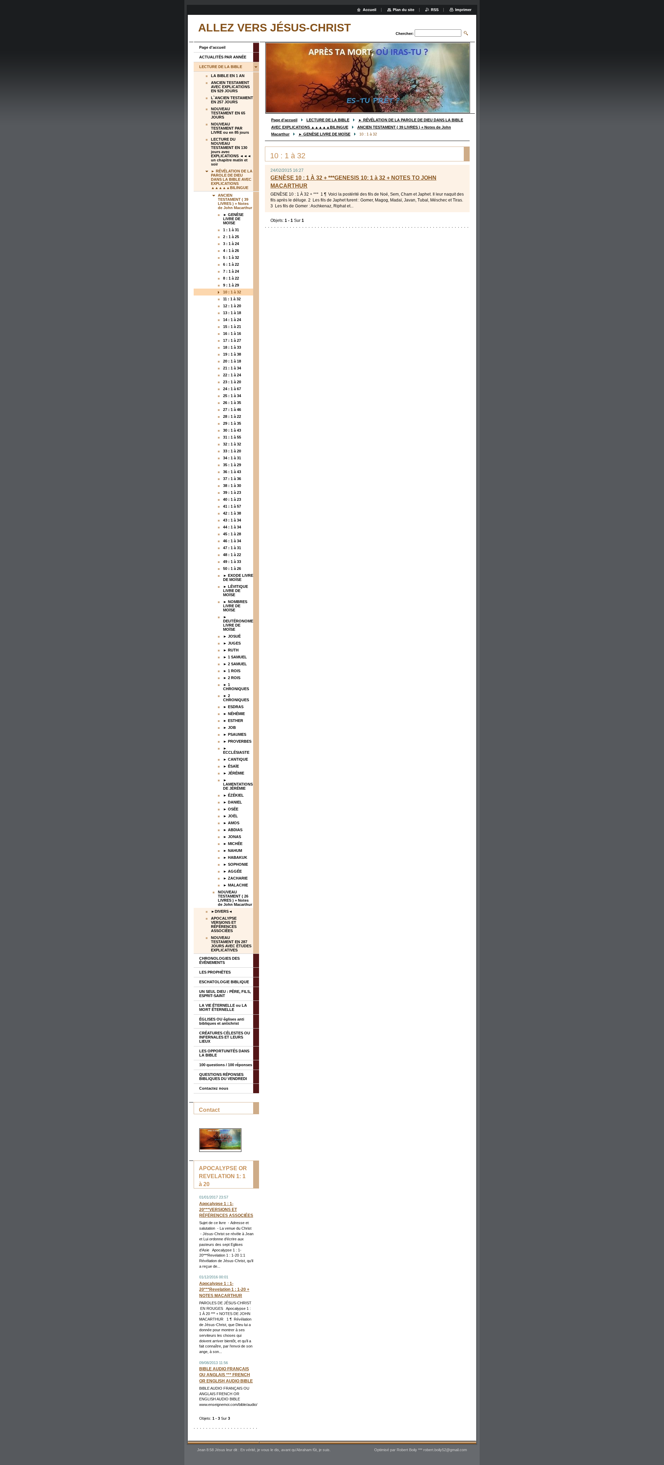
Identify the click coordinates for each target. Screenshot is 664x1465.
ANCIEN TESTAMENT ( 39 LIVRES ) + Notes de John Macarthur (235, 201)
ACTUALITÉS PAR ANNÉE (222, 57)
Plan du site (403, 10)
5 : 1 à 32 (231, 257)
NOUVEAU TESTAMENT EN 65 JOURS (228, 113)
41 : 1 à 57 (232, 506)
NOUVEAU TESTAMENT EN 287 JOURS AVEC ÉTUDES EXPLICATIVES (231, 944)
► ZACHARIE (235, 878)
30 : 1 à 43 (232, 430)
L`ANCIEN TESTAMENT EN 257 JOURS (232, 100)
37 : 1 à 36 (232, 479)
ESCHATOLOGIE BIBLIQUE (224, 982)
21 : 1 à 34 (232, 368)
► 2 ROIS (231, 678)
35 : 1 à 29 (232, 465)
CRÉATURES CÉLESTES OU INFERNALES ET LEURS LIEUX (224, 1037)
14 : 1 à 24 (232, 320)
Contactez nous (213, 1088)
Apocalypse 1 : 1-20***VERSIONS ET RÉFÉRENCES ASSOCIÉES (226, 1209)
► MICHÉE (232, 844)
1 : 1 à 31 (231, 230)
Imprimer (463, 10)
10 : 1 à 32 (232, 292)
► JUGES (232, 643)
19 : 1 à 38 (232, 354)
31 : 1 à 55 (232, 437)
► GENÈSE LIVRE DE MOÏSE (324, 134)
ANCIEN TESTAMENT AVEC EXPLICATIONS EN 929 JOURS (230, 87)
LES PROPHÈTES (215, 972)
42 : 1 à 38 (232, 513)
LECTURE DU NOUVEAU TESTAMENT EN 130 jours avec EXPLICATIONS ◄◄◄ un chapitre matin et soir (231, 151)
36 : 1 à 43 (232, 472)
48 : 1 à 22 (232, 555)
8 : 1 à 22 (231, 278)
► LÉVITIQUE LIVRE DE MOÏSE (235, 590)
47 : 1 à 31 (232, 548)
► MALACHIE (235, 885)
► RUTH (231, 650)
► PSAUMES (234, 734)
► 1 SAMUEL (235, 657)
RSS (435, 10)
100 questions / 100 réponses (225, 1065)
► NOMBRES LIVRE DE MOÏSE (235, 606)
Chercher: (405, 33)
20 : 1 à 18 (232, 361)
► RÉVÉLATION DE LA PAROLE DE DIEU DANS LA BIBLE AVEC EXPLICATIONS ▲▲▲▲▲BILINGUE (231, 179)
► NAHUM (232, 850)
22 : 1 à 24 (232, 375)
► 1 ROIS (231, 671)
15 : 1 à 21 (232, 327)
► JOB (229, 727)
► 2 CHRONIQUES (236, 698)
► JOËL (230, 816)
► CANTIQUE (235, 759)
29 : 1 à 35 (232, 423)
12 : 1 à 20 (232, 306)
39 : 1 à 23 (232, 492)
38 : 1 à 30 (232, 485)
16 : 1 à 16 (232, 333)
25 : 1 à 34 (232, 396)
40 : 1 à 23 (232, 499)
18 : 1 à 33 (232, 347)
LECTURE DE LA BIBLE (327, 120)
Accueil (369, 10)
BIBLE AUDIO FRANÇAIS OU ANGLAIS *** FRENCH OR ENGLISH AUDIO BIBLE (226, 1375)
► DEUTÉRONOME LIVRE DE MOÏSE (238, 623)
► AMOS (231, 823)
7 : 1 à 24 (231, 271)
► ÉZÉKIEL (233, 795)
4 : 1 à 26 (231, 250)
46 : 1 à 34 (232, 541)
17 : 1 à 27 (232, 340)
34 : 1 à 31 (232, 458)
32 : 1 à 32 (232, 444)
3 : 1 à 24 (231, 244)
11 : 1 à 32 (232, 299)
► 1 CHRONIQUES (236, 687)
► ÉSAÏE (231, 766)
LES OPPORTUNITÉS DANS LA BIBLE (224, 1053)
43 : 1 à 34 (232, 520)
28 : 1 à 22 (232, 416)
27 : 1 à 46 (232, 409)
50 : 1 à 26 (232, 568)
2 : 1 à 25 (231, 237)
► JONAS (232, 837)
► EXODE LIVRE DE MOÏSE (238, 577)
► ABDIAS (232, 830)
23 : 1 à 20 (232, 382)
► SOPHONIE (235, 864)
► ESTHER (233, 721)
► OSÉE (230, 809)
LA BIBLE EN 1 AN (228, 76)
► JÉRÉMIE (233, 773)
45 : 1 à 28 (232, 534)
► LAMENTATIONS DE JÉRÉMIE (238, 784)
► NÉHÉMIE (234, 714)
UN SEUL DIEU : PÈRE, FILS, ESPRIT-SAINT (225, 993)
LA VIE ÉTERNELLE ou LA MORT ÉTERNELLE (223, 1007)
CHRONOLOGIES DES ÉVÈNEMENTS (219, 960)
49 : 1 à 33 (232, 562)
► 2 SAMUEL (235, 664)
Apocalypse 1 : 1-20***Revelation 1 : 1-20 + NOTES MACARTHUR (224, 1289)
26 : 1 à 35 (232, 403)
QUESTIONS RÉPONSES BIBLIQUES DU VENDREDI (223, 1076)
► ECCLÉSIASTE (236, 750)
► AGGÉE (232, 871)
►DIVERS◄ (221, 911)
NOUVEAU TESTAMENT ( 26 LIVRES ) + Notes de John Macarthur (235, 898)
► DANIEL (232, 802)
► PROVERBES (237, 741)
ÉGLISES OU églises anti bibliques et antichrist (221, 1021)
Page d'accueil (284, 120)
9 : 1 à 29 (231, 285)
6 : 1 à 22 (231, 264)
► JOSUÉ (232, 636)
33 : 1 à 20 (232, 451)
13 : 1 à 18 (232, 313)
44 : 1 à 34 (232, 527)
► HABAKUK (235, 857)
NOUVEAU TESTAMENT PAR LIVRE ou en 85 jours (230, 128)
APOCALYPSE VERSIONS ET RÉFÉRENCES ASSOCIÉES (224, 924)
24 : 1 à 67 (232, 389)
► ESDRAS (233, 707)
